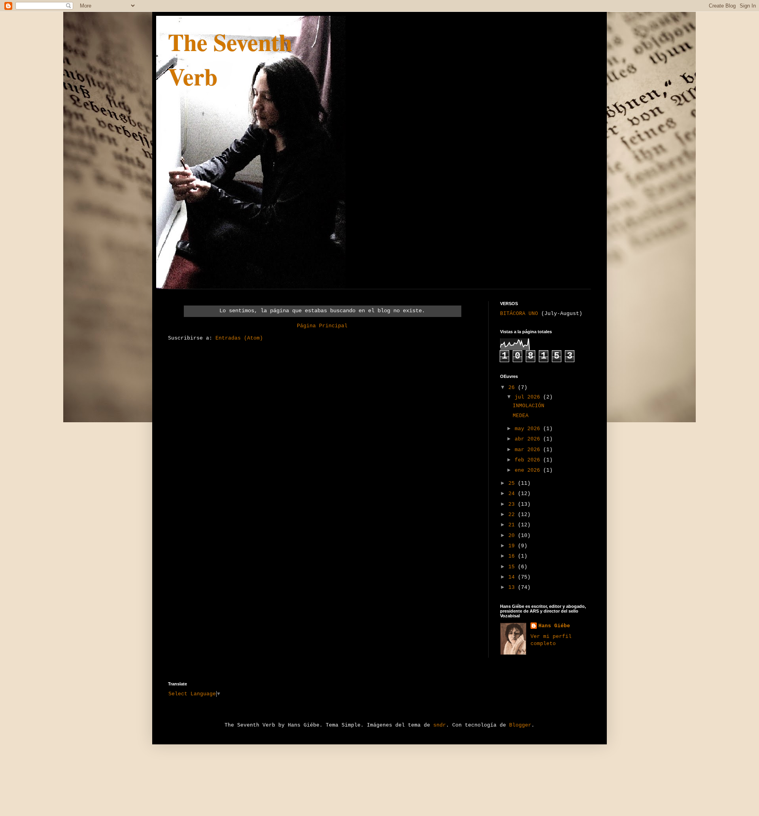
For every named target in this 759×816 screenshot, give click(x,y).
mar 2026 (529, 450)
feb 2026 (529, 460)
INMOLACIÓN (528, 406)
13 (513, 587)
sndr (439, 725)
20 (513, 536)
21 (513, 525)
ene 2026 (529, 470)
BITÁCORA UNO (519, 314)
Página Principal (322, 326)
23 (513, 504)
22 (513, 515)
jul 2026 (529, 397)
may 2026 (529, 429)
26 (513, 388)
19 (513, 546)
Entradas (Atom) (239, 338)
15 (513, 567)
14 (513, 577)
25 (513, 483)
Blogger (520, 725)
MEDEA (521, 416)
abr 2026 (529, 439)
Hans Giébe (554, 626)
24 (513, 494)
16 (513, 556)
